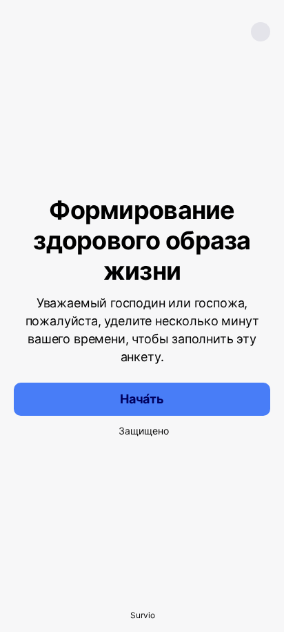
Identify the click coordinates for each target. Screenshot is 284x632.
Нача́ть (142, 399)
